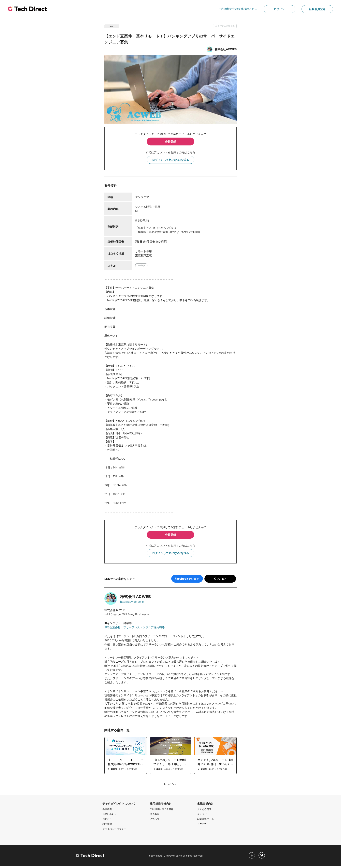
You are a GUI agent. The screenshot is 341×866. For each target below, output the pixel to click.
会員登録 (170, 141)
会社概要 (107, 809)
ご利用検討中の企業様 (161, 809)
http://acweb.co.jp (132, 601)
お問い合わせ (109, 814)
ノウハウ (154, 819)
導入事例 (154, 814)
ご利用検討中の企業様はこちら (238, 8)
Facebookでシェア (187, 578)
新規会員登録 (317, 9)
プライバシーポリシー (114, 828)
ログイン (279, 9)
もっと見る (170, 783)
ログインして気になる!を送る (170, 159)
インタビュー (204, 814)
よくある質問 (204, 809)
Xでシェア (220, 578)
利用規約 (107, 823)
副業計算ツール (205, 819)
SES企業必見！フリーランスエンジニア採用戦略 (134, 627)
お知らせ (107, 819)
